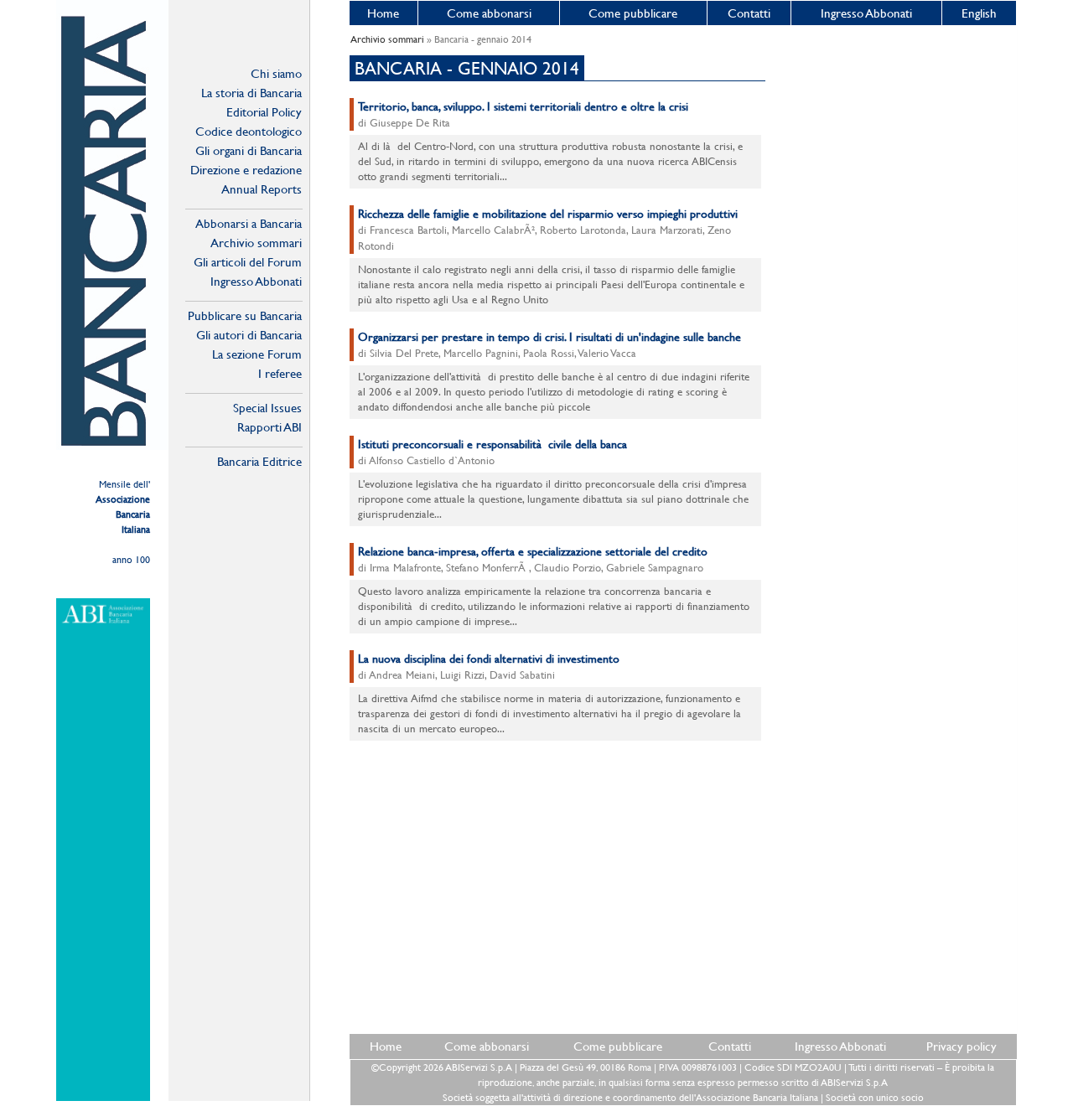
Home (383, 13)
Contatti (749, 13)
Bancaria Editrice (259, 461)
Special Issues (267, 408)
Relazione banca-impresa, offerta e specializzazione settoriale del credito (533, 551)
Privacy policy (961, 1046)
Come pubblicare (632, 13)
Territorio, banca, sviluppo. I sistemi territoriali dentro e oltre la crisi (523, 106)
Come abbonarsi (489, 13)
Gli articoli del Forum (248, 262)
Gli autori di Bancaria (249, 335)
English (979, 13)
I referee (280, 373)
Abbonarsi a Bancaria (248, 223)
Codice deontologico (248, 131)
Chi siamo (276, 73)
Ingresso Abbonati (866, 13)
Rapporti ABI (269, 427)
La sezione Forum (257, 354)
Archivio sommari (256, 242)
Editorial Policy (264, 112)
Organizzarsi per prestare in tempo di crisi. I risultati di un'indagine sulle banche (549, 337)
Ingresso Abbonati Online (256, 281)
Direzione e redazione (246, 170)
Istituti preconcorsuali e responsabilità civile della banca (492, 444)
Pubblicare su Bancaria (245, 315)
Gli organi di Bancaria (248, 150)
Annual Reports (261, 189)
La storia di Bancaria (251, 92)
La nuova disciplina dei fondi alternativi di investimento (488, 658)
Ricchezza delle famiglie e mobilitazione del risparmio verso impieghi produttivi (548, 213)
